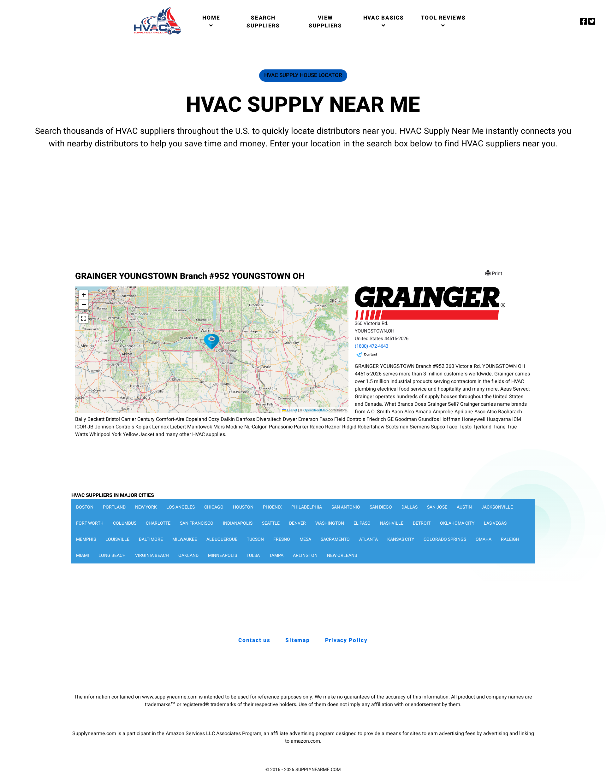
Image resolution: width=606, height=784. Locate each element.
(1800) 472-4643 (371, 346)
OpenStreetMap (315, 409)
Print (496, 273)
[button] (212, 342)
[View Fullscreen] (83, 318)
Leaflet (291, 409)
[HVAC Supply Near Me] (156, 34)
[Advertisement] (303, 204)
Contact (370, 354)
